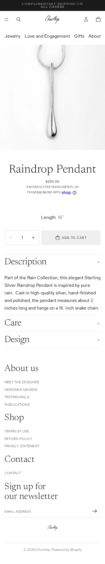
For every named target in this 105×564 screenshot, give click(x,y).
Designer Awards (21, 390)
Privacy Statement (21, 446)
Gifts (79, 36)
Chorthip (43, 549)
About (94, 36)
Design (16, 339)
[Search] (18, 19)
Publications (17, 404)
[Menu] (6, 19)
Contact (12, 473)
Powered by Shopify (66, 549)
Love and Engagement (47, 36)
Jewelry (12, 36)
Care (12, 323)
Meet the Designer (21, 382)
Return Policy (18, 439)
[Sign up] (95, 511)
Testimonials (16, 397)
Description (25, 262)
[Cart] (98, 19)
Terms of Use (16, 431)
